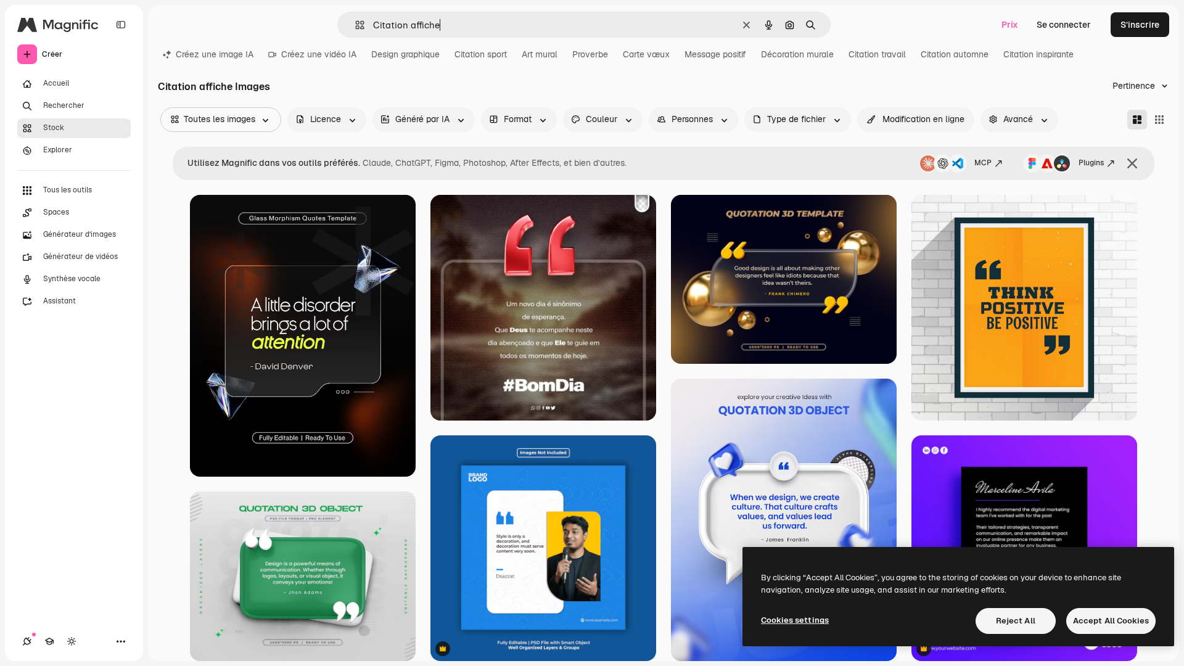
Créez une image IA (214, 54)
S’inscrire (1139, 24)
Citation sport (480, 54)
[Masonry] (1137, 120)
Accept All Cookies (1111, 620)
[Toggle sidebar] (121, 25)
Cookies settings (795, 620)
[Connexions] (27, 641)
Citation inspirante (1038, 54)
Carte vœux (646, 54)
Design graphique (405, 54)
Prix (1009, 24)
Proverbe (590, 54)
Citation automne (955, 54)
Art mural (539, 54)
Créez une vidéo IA (318, 54)
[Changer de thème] (71, 641)
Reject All (1015, 620)
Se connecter (1064, 24)
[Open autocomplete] (355, 25)
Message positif (715, 54)
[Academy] (49, 641)
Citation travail (877, 54)
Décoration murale (797, 54)
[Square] (1159, 120)
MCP (983, 163)
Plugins (1091, 163)
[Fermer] (1132, 163)
